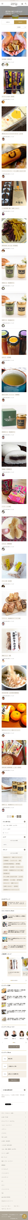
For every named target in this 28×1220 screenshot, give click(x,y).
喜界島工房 (9, 59)
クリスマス (4, 1133)
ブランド (5, 849)
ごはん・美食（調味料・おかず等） (10, 825)
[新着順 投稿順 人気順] (21, 27)
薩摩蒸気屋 (9, 543)
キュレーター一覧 (5, 1206)
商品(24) (20, 22)
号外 (2, 1193)
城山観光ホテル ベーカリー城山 (14, 618)
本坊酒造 (12, 96)
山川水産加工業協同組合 (14, 692)
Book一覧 (16, 1206)
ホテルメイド (6, 883)
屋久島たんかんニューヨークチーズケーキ (10, 133)
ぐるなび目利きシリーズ (13, 1214)
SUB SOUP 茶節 (5, 692)
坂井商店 (19, 767)
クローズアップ (5, 1177)
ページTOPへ (14, 1100)
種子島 (5, 844)
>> (20, 816)
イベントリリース (5, 1189)
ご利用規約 (21, 1214)
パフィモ (3, 506)
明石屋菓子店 (9, 469)
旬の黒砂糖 (4, 59)
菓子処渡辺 (15, 245)
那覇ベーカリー (14, 883)
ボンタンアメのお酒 (6, 96)
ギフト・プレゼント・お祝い (8, 1113)
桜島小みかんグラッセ (6, 730)
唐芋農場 (9, 357)
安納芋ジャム (4, 804)
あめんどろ (4, 357)
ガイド (3, 1185)
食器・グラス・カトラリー (7, 1161)
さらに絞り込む (6, 821)
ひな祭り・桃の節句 (6, 1141)
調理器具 (3, 1165)
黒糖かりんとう (5, 655)
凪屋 (10, 655)
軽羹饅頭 (3, 469)
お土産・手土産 (5, 1117)
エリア (4, 837)
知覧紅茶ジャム (5, 431)
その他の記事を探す (8, 1090)
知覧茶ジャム (4, 282)
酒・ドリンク (5, 832)
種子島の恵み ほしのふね (7, 245)
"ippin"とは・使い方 (6, 1208)
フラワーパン (4, 618)
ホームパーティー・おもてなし (8, 1121)
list (11, 1104)
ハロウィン (4, 1129)
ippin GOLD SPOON (6, 1197)
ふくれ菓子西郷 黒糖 (6, 208)
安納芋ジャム (4, 320)
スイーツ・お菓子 (6, 829)
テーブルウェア (5, 1169)
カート (22, 3)
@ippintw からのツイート (7, 1201)
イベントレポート (5, 1173)
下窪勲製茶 (17, 394)
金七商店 (12, 867)
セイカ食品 (8, 506)
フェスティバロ (13, 860)
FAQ (9, 1216)
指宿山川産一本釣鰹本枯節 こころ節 (9, 767)
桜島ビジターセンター (16, 730)
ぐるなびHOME (5, 1214)
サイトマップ (4, 1216)
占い (2, 1181)
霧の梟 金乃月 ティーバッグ (8, 394)
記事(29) (8, 22)
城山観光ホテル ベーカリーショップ (15, 804)
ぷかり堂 (21, 133)
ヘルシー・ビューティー (7, 1125)
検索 (25, 3)
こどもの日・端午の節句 (7, 1145)
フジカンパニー (19, 867)
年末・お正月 (4, 1137)
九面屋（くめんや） (15, 208)
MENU (2, 3)
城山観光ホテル (11, 282)
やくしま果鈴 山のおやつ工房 (10, 876)
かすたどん (4, 543)
